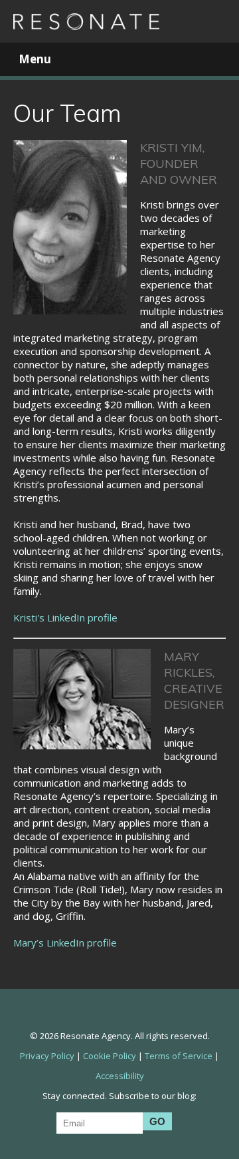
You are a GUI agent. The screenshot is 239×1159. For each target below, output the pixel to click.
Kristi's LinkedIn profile (65, 617)
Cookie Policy (109, 1056)
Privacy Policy (47, 1056)
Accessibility (120, 1076)
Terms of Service (178, 1056)
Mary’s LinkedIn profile (65, 942)
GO (157, 1121)
